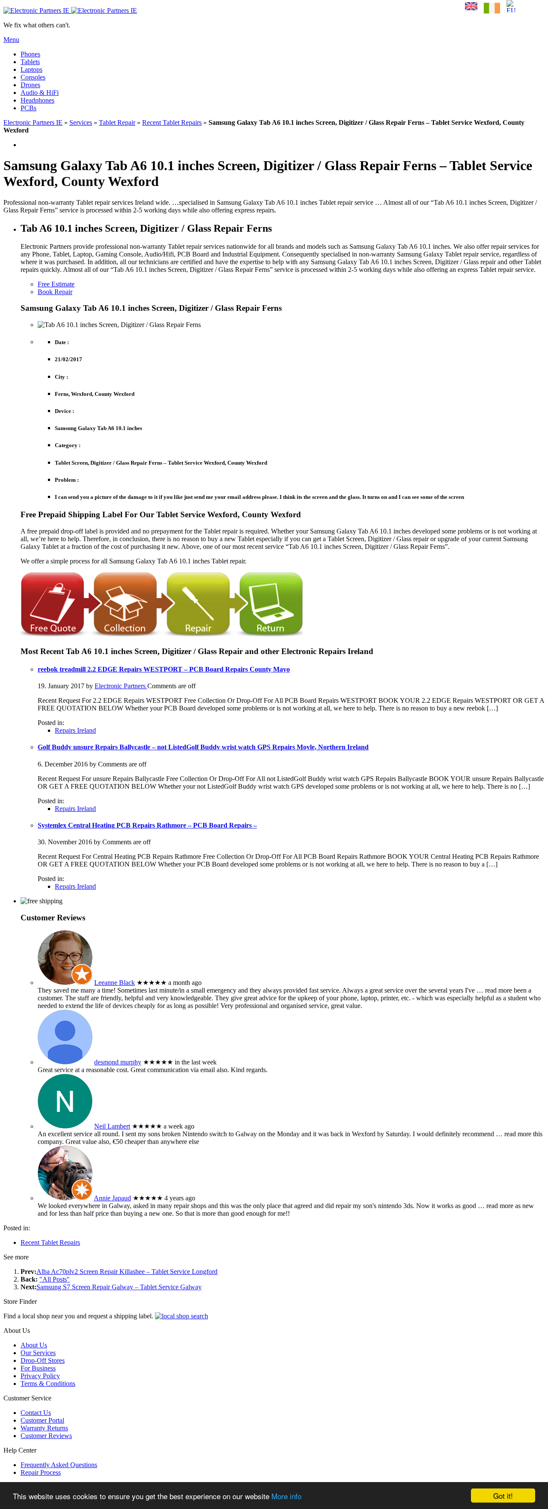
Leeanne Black (114, 982)
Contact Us (36, 1412)
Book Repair (55, 291)
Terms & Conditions (48, 1383)
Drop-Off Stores (43, 1360)
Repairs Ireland (75, 730)
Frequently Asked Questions (59, 1464)
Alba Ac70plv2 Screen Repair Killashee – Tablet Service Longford (126, 1271)
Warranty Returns (44, 1428)
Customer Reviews (46, 1435)
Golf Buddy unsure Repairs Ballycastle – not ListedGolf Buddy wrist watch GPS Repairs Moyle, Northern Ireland (203, 747)
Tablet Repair (117, 122)
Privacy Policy (40, 1375)
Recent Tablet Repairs (172, 122)
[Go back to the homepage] (70, 10)
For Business (38, 1368)
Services (80, 122)
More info (286, 1496)
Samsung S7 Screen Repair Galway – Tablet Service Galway (119, 1287)
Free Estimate (56, 284)
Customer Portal (42, 1420)
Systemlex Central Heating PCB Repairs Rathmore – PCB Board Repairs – (147, 825)
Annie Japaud (112, 1198)
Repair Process (41, 1472)
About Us (34, 1345)
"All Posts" (54, 1279)
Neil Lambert (112, 1126)
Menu (11, 39)
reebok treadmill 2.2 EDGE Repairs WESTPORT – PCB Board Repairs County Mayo (164, 669)
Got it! (503, 1495)
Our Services (38, 1352)
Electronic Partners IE (33, 122)
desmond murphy (117, 1062)
